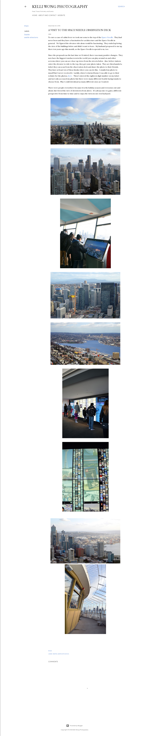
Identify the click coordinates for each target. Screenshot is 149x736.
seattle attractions (31, 37)
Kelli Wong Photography (59, 6)
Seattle (27, 35)
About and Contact (47, 15)
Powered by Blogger (76, 725)
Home (34, 15)
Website (61, 15)
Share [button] (26, 26)
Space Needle (107, 37)
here (70, 76)
